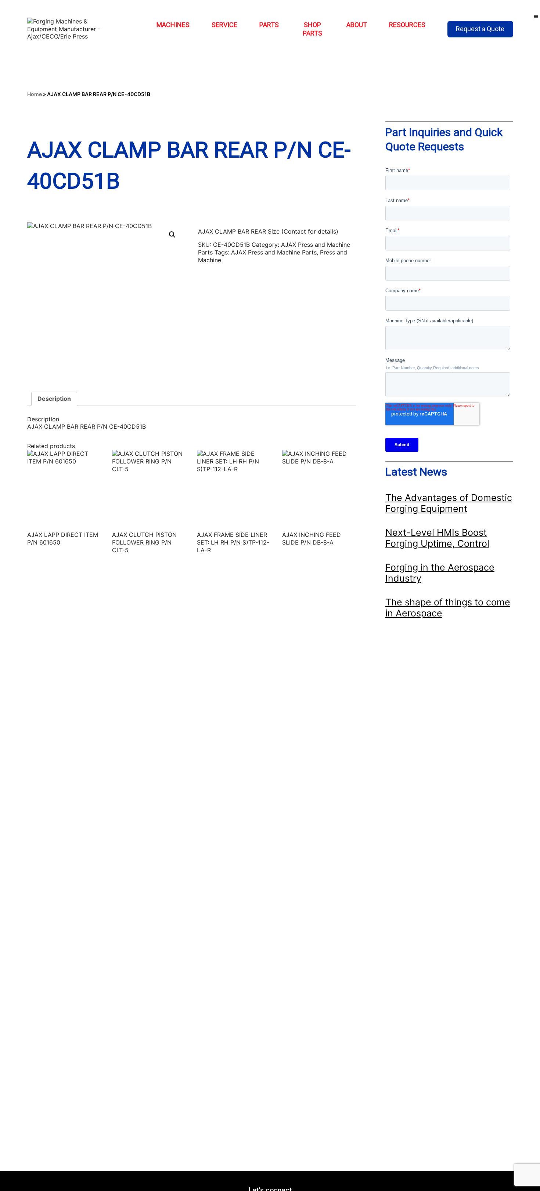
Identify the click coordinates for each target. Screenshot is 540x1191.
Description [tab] (54, 398)
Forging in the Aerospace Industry (439, 573)
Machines (173, 25)
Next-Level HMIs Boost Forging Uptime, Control (437, 538)
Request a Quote (480, 29)
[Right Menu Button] (536, 16)
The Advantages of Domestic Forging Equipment (448, 503)
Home (34, 94)
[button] (172, 234)
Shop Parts (312, 29)
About (356, 25)
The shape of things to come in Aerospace (447, 608)
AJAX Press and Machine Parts (274, 252)
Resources (407, 25)
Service (224, 25)
